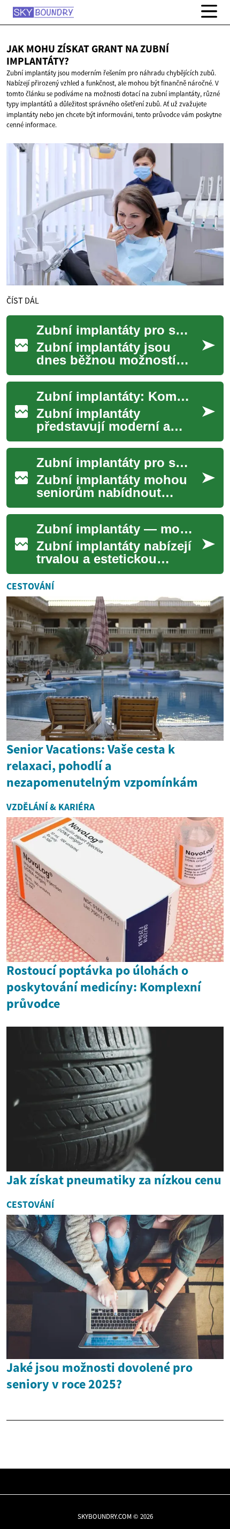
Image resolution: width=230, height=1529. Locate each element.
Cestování (30, 586)
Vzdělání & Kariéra (50, 807)
